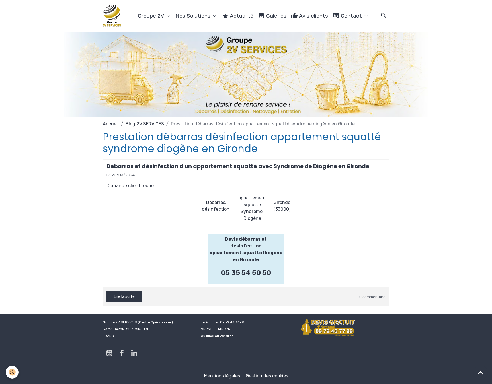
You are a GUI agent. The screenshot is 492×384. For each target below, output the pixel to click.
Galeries (275, 16)
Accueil (111, 124)
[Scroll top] (480, 373)
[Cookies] (12, 372)
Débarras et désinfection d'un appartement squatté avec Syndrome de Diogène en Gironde (237, 166)
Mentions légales (222, 376)
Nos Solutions (193, 16)
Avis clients (313, 16)
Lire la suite (124, 296)
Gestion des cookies (267, 376)
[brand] (113, 16)
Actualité (241, 16)
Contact (351, 16)
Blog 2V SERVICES (145, 124)
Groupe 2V (151, 16)
